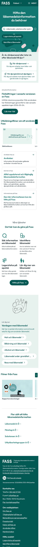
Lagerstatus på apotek (11, 540)
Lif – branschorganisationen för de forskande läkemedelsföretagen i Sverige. (18, 472)
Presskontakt (8, 521)
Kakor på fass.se (9, 525)
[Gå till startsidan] (6, 3)
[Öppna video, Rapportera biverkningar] (17, 388)
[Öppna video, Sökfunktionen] (17, 136)
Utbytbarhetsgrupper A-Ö (17, 442)
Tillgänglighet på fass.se (12, 514)
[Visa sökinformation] (35, 29)
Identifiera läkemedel (11, 544)
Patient (16, 3)
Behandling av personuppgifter (15, 518)
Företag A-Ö (10, 430)
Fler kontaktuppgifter (11, 502)
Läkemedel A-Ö (12, 423)
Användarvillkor (9, 528)
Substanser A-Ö (12, 436)
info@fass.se (14, 495)
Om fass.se (7, 511)
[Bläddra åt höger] (36, 122)
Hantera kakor (8, 531)
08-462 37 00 (15, 492)
